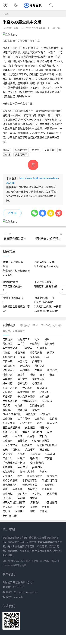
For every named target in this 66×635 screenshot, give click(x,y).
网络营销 (35, 343)
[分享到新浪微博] (58, 213)
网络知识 (7, 396)
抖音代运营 (36, 352)
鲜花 (32, 511)
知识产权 (52, 370)
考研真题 (27, 387)
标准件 (45, 506)
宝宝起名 (47, 401)
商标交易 (44, 396)
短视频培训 (9, 471)
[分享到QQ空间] (50, 213)
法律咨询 (22, 440)
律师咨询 (22, 409)
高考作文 (7, 454)
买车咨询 (50, 454)
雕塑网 (33, 498)
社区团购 (42, 348)
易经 (47, 339)
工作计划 (7, 458)
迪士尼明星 (21, 154)
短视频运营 (9, 370)
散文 (51, 374)
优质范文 (45, 414)
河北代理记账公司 (47, 445)
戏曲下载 (20, 352)
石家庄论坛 (48, 484)
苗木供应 (22, 467)
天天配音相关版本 (15, 239)
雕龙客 (21, 374)
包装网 (43, 471)
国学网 (38, 370)
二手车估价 (23, 418)
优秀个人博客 (27, 471)
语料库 (16, 449)
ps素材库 (37, 467)
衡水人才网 (9, 423)
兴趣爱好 (44, 392)
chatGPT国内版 (40, 440)
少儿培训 (7, 498)
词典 (49, 431)
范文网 (6, 405)
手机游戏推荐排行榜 (14, 462)
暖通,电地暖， (37, 462)
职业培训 (47, 489)
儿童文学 (35, 454)
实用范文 (40, 418)
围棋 (5, 436)
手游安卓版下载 (26, 392)
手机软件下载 (29, 480)
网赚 (5, 489)
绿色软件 (52, 476)
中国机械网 (51, 502)
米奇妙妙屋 (21, 150)
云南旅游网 (9, 365)
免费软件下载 (29, 484)
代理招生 (7, 343)
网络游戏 (25, 365)
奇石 (42, 374)
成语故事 (35, 357)
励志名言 (27, 445)
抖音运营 (7, 374)
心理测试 (37, 383)
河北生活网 (38, 379)
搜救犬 (36, 409)
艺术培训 (52, 493)
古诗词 (53, 418)
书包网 (43, 511)
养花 (39, 423)
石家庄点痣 (26, 423)
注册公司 (22, 361)
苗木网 (21, 498)
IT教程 (48, 458)
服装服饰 (7, 409)
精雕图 (6, 352)
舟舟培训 (35, 458)
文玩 (5, 449)
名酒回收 (52, 423)
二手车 (21, 343)
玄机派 (43, 436)
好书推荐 (7, 383)
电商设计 (20, 405)
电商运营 (7, 339)
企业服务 (7, 440)
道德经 (33, 506)
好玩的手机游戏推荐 (14, 502)
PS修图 (21, 454)
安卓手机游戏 (10, 480)
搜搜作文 (44, 427)
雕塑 (32, 374)
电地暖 (6, 511)
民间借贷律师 (34, 476)
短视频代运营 (29, 401)
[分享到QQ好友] (42, 213)
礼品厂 (21, 458)
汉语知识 (42, 387)
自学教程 (7, 379)
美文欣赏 (7, 506)
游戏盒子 (32, 489)
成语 (22, 357)
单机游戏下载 (10, 401)
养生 (19, 476)
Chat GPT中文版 (12, 414)
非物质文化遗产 (11, 348)
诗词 (47, 357)
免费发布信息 (37, 405)
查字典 (28, 348)
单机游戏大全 (10, 484)
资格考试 (7, 493)
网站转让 (20, 511)
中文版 (35, 150)
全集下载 (49, 150)
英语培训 (37, 493)
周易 (37, 339)
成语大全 (22, 493)
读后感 (30, 436)
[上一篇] (3, 290)
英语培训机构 (10, 515)
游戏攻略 (22, 383)
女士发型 (30, 427)
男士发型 (44, 449)
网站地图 (21, 565)
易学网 (50, 352)
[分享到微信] (34, 213)
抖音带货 (37, 361)
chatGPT (17, 436)
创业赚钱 (7, 476)
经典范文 (31, 414)
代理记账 (40, 365)
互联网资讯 (9, 357)
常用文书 (22, 379)
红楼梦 (21, 506)
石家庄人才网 (10, 387)
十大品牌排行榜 (26, 396)
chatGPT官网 (10, 445)
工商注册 (7, 361)
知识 (7, 13)
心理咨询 (7, 392)
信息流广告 (23, 339)
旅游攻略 (49, 343)
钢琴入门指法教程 (32, 431)
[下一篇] (62, 290)
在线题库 (25, 370)
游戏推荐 (30, 449)
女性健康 (7, 467)
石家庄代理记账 (11, 427)
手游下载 (17, 489)
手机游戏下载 (49, 480)
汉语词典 (35, 502)
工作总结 (7, 418)
